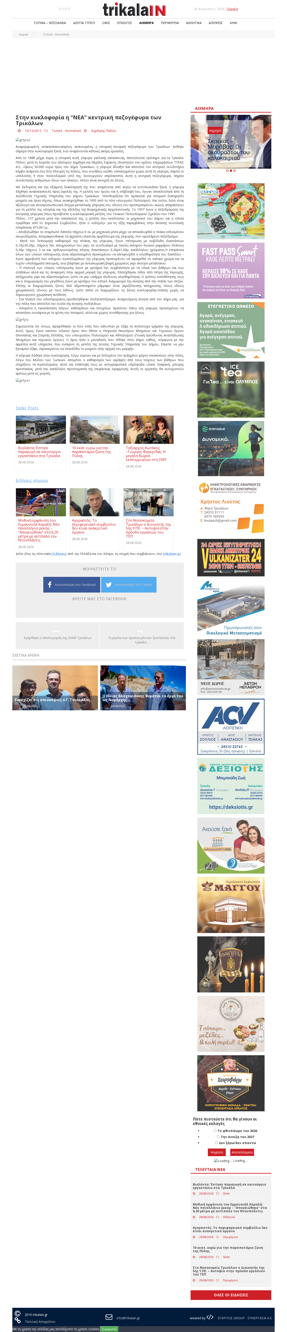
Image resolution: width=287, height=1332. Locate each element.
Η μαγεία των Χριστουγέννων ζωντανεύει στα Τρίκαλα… (142, 640)
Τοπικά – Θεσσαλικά (50, 23)
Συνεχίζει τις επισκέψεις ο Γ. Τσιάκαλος (52, 699)
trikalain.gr (172, 554)
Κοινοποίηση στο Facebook (75, 584)
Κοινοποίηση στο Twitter (133, 584)
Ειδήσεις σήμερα (32, 480)
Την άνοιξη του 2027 (237, 1137)
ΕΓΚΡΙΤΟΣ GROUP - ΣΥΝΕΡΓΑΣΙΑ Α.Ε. (244, 1318)
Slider (226, 1193)
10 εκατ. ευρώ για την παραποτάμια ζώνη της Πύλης (228, 1249)
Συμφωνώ (109, 1329)
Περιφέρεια (170, 23)
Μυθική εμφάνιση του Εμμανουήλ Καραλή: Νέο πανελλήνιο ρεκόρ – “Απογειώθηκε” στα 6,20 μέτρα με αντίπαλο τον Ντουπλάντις (230, 1207)
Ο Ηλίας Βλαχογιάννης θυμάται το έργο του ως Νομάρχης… (142, 697)
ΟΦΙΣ (106, 23)
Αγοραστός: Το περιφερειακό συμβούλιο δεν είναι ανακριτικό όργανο (230, 1229)
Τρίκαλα (232, 9)
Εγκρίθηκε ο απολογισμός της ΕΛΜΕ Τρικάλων (57, 638)
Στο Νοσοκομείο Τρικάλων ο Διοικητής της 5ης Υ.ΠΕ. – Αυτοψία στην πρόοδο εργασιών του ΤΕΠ (229, 1271)
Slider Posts (27, 408)
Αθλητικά (194, 23)
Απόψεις (216, 23)
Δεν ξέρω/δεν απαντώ (237, 1143)
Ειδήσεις (59, 554)
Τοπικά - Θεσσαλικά (66, 131)
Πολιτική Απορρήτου (40, 1321)
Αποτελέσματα (242, 1152)
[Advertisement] (143, 71)
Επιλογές (124, 23)
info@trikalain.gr (128, 1318)
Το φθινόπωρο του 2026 (237, 1131)
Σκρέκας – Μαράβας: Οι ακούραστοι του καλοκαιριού (229, 149)
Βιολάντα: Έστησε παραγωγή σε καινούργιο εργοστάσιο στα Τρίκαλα (229, 1186)
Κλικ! (233, 23)
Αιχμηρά (146, 23)
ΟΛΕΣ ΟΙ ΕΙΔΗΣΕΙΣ (231, 1295)
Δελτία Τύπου (84, 23)
